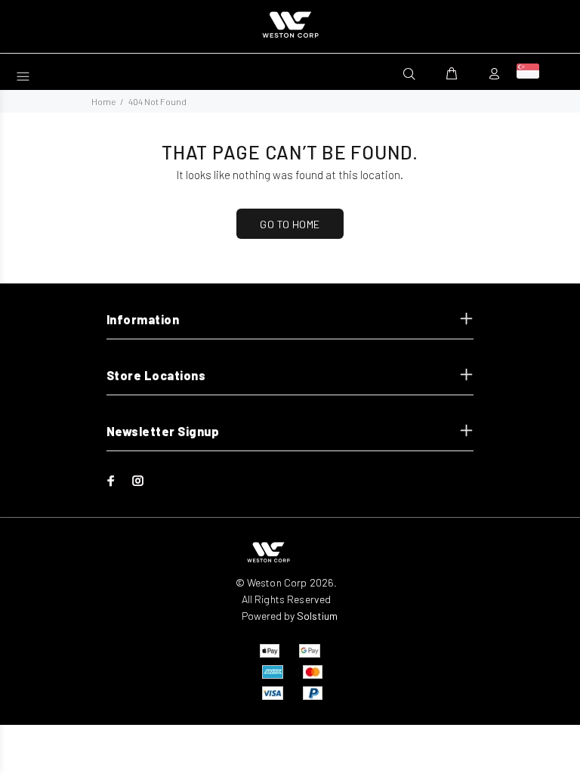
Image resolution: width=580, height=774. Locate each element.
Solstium (317, 615)
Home (103, 101)
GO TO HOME (289, 224)
